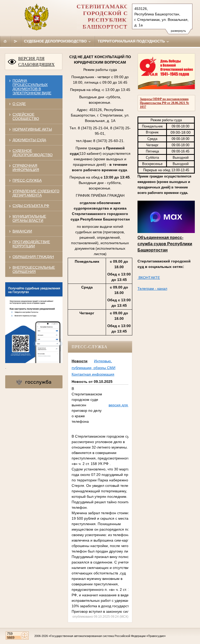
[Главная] (5, 41)
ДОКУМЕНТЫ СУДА (29, 140)
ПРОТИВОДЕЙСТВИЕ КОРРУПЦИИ (31, 244)
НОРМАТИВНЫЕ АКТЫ (32, 129)
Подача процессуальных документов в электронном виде (31, 86)
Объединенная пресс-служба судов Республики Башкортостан (165, 243)
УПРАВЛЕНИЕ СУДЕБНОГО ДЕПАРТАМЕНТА (35, 193)
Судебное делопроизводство (56, 41)
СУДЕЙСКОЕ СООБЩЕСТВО (25, 116)
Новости (80, 361)
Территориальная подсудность (132, 41)
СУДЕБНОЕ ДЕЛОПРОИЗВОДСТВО (32, 153)
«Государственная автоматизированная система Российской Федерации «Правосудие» (107, 635)
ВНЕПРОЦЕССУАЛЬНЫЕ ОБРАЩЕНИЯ (33, 269)
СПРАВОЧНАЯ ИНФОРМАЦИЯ (25, 167)
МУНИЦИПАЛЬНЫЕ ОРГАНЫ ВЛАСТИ (29, 218)
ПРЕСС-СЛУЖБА (27, 180)
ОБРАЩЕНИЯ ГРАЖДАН (33, 257)
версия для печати (125, 405)
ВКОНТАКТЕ (149, 277)
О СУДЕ (19, 104)
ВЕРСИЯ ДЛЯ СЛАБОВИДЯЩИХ (36, 61)
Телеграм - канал (152, 288)
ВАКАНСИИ (22, 231)
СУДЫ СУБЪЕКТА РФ (30, 206)
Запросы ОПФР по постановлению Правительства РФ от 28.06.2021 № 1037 (164, 103)
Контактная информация (93, 374)
